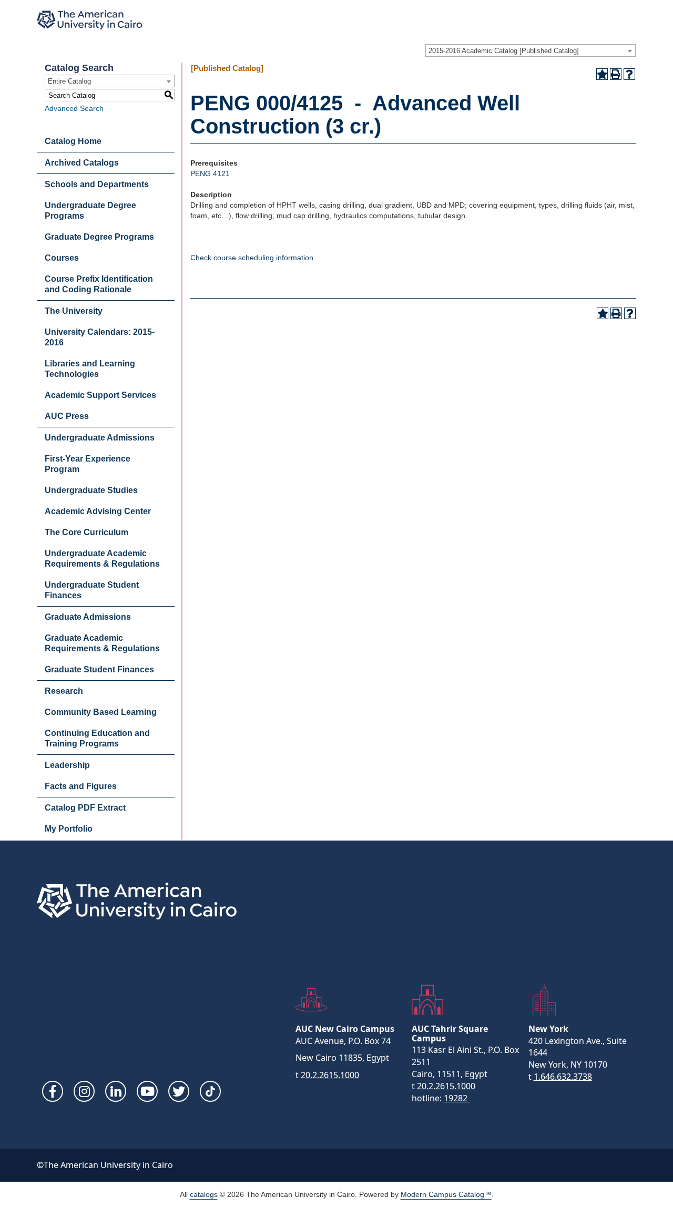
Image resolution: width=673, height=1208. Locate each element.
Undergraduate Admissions (100, 437)
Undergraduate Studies (91, 490)
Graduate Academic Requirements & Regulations (102, 643)
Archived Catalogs (82, 162)
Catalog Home (73, 141)
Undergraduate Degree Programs (90, 210)
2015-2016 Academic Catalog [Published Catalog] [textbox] (504, 51)
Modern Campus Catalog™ (446, 1194)
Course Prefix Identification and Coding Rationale (99, 284)
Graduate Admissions (88, 616)
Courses (62, 257)
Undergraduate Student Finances (92, 590)
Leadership (67, 765)
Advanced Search (74, 108)
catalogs (204, 1194)
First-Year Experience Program (87, 464)
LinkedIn (115, 1091)
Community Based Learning (101, 712)
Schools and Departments (97, 184)
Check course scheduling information (251, 257)
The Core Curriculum (86, 532)
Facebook (52, 1091)
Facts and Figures (81, 786)
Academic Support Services (100, 395)
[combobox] (530, 50)
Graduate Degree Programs (99, 236)
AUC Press (67, 416)
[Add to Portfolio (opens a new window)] (602, 74)
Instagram (84, 1091)
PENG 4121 (210, 173)
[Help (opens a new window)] (629, 74)
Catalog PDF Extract (85, 807)
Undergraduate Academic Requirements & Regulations (102, 558)
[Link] (210, 1091)
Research (64, 691)
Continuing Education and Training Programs (97, 738)
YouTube (147, 1091)
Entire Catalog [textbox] (69, 81)
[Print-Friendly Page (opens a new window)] (615, 74)
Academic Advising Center (98, 511)
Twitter (178, 1091)
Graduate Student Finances (99, 669)
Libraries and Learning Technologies (90, 368)
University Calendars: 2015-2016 (100, 337)
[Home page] (89, 19)
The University (74, 310)
